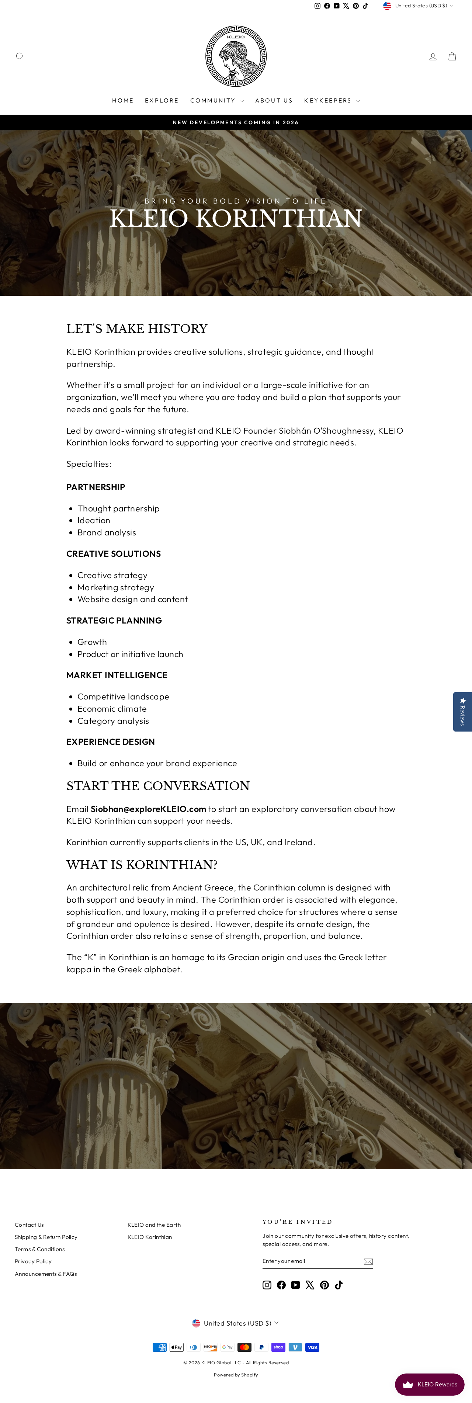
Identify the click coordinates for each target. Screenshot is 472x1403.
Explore (162, 100)
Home (123, 100)
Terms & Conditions (40, 1249)
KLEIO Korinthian (150, 1236)
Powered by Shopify (236, 1375)
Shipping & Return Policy (46, 1236)
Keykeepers (329, 100)
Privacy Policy (33, 1261)
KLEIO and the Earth (154, 1224)
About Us (274, 100)
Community (214, 100)
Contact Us (29, 1224)
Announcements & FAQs (46, 1273)
